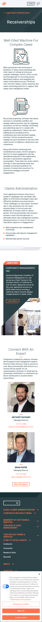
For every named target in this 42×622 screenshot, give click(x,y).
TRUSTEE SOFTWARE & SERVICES (14, 535)
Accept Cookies (21, 617)
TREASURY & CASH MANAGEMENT (12, 526)
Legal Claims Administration (18, 13)
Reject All (21, 611)
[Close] (39, 574)
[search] (17, 503)
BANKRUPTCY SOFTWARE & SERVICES (16, 521)
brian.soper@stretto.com (21, 477)
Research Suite (9, 552)
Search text (11, 503)
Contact (8, 571)
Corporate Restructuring (17, 513)
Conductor (7, 544)
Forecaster (7, 548)
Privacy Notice (25, 599)
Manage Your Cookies (21, 604)
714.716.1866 (21, 424)
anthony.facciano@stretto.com (21, 427)
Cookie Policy (15, 599)
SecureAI (7, 557)
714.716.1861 (21, 474)
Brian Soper (21, 467)
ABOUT (6, 564)
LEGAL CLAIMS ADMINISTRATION (19, 510)
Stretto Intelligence (15, 540)
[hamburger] (38, 3)
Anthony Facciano (21, 417)
